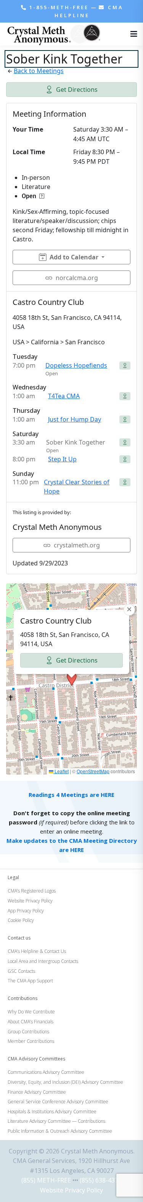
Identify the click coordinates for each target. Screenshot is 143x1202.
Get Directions (77, 89)
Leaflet (61, 771)
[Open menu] (132, 34)
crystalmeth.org (77, 545)
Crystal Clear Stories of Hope (76, 486)
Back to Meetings (39, 71)
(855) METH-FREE (46, 1180)
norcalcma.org (77, 278)
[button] (72, 679)
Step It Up (62, 459)
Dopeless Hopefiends (76, 365)
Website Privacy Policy (71, 1190)
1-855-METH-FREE (59, 7)
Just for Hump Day (74, 419)
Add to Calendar (74, 257)
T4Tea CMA (64, 396)
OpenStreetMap (93, 771)
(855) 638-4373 (101, 1180)
